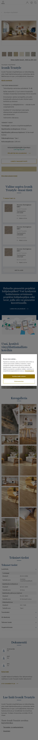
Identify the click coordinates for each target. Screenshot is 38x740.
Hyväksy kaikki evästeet (19, 376)
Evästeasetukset (19, 381)
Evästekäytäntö (29, 371)
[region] (19, 370)
